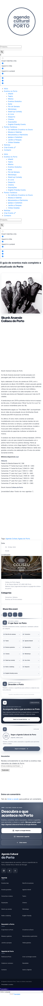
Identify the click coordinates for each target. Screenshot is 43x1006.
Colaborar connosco (7, 963)
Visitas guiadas (26, 942)
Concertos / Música (11, 597)
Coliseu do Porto (17, 487)
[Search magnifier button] (2, 52)
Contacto (7, 150)
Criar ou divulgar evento (29, 956)
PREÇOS (4, 461)
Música (10, 99)
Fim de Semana (14, 106)
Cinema (11, 119)
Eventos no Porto (10, 91)
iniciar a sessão (13, 799)
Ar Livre (11, 114)
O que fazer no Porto (7, 929)
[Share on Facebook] (5, 614)
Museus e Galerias (15, 132)
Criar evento (23, 842)
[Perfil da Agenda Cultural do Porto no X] (15, 870)
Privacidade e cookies (7, 984)
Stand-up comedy (6, 909)
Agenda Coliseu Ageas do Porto (18, 539)
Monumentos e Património (18, 135)
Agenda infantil (26, 889)
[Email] (20, 614)
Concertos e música (7, 896)
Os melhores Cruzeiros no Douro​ (20, 130)
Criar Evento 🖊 (10, 147)
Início (6, 89)
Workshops (12, 109)
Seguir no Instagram (20, 748)
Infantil (10, 94)
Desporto (11, 117)
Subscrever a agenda (23, 836)
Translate (16, 994)
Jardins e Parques (15, 140)
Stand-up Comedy (15, 112)
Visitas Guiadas (14, 142)
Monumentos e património (29, 936)
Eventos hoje (5, 883)
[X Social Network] (10, 614)
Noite (10, 104)
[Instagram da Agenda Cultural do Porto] (3, 870)
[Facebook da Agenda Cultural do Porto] (9, 870)
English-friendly (26, 915)
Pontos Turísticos (10, 127)
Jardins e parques (6, 942)
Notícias (7, 145)
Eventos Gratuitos (15, 101)
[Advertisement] (21, 345)
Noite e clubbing (6, 915)
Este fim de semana (28, 883)
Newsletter (25, 963)
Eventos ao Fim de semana (13, 599)
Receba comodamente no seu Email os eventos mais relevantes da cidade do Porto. (21, 762)
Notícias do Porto (6, 956)
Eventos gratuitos (6, 889)
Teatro (10, 96)
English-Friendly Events (17, 124)
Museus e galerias (6, 936)
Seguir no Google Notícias (20, 719)
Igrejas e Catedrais (15, 137)
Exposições (12, 122)
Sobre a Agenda (27, 969)
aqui (17, 457)
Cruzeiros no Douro (28, 929)
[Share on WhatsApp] (15, 614)
